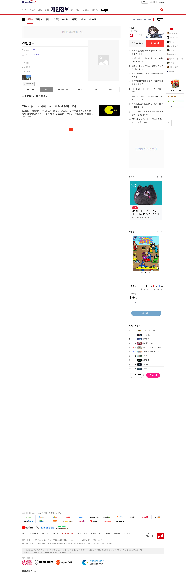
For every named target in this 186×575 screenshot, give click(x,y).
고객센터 (107, 534)
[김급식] (55, 521)
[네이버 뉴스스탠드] (63, 527)
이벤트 (132, 177)
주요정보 (31, 89)
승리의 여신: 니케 (176, 59)
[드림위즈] (158, 517)
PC (34, 50)
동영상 (112, 89)
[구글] (42, 517)
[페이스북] (48, 527)
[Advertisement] (11, 42)
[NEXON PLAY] (94, 517)
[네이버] (28, 517)
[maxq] (145, 517)
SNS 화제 (154, 43)
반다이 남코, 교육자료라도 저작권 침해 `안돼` (49, 106)
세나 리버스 (174, 46)
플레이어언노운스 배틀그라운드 (155, 347)
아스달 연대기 (174, 54)
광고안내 (45, 534)
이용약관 (55, 534)
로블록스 (146, 369)
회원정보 (117, 534)
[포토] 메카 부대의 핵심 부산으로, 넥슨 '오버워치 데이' (147, 97)
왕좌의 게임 (174, 38)
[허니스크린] (68, 521)
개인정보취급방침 (68, 534)
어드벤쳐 (36, 54)
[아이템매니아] (42, 521)
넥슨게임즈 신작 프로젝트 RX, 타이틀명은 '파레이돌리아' (148, 105)
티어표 (172, 63)
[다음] (55, 517)
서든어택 (146, 360)
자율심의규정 (95, 534)
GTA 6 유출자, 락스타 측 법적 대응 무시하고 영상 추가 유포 (147, 120)
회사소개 (25, 534)
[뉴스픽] (81, 521)
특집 (80, 89)
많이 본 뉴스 (137, 43)
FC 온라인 (146, 335)
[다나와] (107, 517)
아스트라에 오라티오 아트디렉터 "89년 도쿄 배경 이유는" (147, 82)
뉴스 (46, 89)
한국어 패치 (174, 67)
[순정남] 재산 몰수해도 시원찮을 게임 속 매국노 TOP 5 (148, 67)
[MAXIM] (133, 517)
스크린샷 (95, 89)
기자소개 (127, 534)
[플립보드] (94, 521)
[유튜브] (29, 527)
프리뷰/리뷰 (63, 89)
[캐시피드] (107, 521)
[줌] (81, 517)
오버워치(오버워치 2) (150, 352)
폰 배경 (172, 71)
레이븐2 (172, 50)
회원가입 (152, 2)
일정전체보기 (146, 313)
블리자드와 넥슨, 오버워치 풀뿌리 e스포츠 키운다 (148, 75)
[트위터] (38, 527)
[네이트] (68, 517)
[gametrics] (28, 521)
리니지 (145, 356)
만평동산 (133, 232)
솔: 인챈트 (173, 33)
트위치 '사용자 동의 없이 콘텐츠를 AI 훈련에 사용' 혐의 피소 (147, 113)
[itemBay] (120, 517)
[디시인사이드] (120, 521)
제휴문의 (35, 534)
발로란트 (146, 339)
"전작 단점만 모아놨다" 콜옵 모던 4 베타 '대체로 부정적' (148, 59)
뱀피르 (172, 42)
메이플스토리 (147, 343)
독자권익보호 (82, 534)
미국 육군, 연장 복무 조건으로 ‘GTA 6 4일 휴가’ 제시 (147, 52)
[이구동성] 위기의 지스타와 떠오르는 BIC (146, 90)
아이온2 (145, 364)
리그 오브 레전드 (149, 331)
